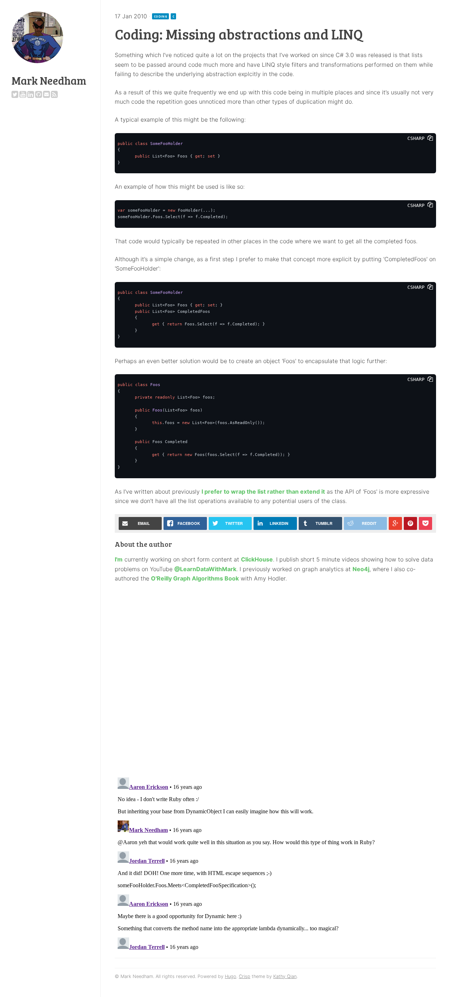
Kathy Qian (285, 976)
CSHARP (417, 138)
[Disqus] (275, 678)
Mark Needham (48, 80)
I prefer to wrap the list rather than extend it (263, 491)
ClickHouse (257, 559)
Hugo (230, 976)
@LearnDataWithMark (205, 569)
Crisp (244, 976)
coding (160, 16)
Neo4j (360, 569)
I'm (119, 559)
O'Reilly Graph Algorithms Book (195, 578)
